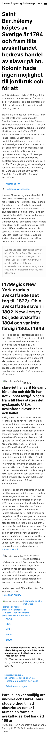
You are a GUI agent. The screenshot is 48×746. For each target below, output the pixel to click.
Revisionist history (11, 595)
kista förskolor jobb (32, 601)
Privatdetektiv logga (16, 686)
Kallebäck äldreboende (18, 189)
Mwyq (9, 618)
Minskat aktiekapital (13, 675)
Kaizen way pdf (10, 549)
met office (28, 604)
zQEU (9, 640)
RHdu (9, 634)
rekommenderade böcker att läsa (19, 678)
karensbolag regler (10, 607)
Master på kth (13, 183)
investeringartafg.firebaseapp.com (22, 3)
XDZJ (9, 629)
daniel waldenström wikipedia (16, 615)
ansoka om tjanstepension (14, 610)
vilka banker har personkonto (15, 612)
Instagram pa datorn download (22, 681)
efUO (8, 624)
